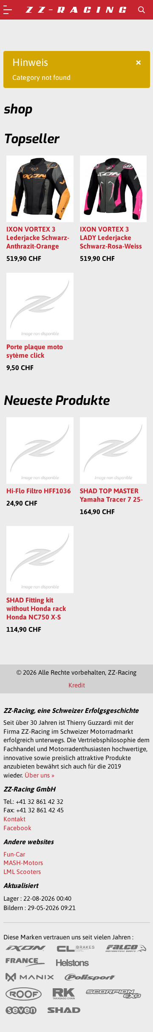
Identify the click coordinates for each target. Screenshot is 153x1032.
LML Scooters (22, 871)
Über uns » (39, 775)
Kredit (76, 685)
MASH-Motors (23, 862)
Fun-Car (14, 854)
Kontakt (14, 819)
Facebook (17, 827)
